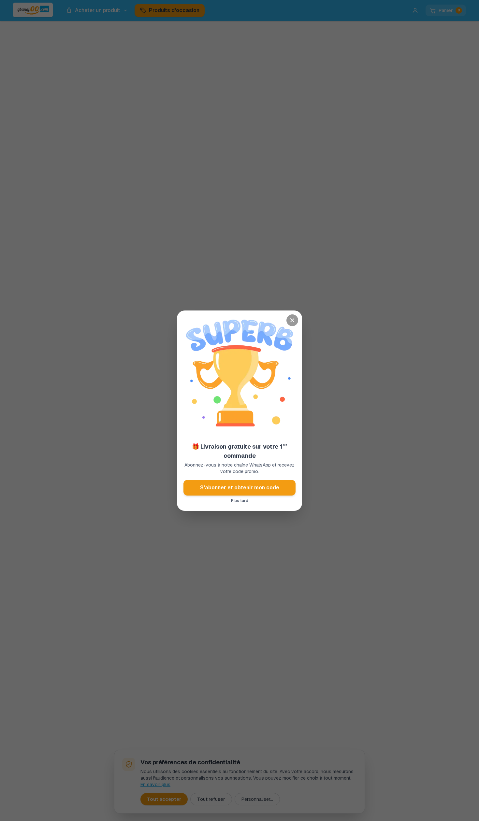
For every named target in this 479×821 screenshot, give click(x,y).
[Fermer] (292, 320)
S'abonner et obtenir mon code (239, 487)
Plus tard (239, 500)
